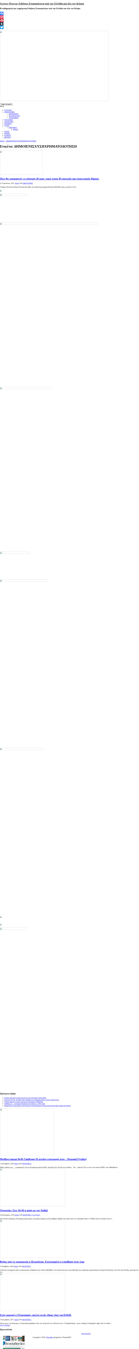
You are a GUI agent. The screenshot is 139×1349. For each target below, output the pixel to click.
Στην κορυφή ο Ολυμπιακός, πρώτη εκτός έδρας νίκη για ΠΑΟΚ (35, 1315)
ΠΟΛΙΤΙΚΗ (8, 120)
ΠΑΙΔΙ (6, 131)
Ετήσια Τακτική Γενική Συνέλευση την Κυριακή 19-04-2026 (25, 1098)
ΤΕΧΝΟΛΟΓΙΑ (14, 116)
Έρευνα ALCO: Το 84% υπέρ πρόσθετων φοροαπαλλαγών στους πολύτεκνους (31, 1100)
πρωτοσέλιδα (85, 1334)
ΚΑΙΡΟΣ (7, 135)
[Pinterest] (69, 20)
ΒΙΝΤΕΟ (7, 137)
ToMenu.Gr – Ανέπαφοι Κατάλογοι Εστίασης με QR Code (24, 1104)
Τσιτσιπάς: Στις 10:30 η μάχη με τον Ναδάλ (24, 1210)
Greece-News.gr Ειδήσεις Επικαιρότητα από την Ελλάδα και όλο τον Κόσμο (42, 3)
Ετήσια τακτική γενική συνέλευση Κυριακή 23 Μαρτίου (23, 1102)
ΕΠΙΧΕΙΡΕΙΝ (13, 114)
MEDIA (7, 133)
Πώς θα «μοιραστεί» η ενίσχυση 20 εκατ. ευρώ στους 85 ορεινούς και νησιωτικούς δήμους (49, 178)
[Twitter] (69, 27)
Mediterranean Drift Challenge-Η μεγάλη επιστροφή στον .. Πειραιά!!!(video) (43, 1159)
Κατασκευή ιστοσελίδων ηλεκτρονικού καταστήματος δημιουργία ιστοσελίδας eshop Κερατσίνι (37, 1106)
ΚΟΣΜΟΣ (8, 124)
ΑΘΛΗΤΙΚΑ (9, 122)
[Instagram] (69, 17)
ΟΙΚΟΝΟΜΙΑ (9, 112)
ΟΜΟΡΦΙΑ (13, 128)
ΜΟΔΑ (15, 129)
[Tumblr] (69, 24)
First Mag (49, 1337)
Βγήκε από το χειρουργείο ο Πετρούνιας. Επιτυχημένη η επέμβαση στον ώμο (42, 1261)
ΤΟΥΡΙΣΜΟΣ (14, 118)
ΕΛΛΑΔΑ (8, 110)
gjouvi (17, 183)
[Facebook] (69, 13)
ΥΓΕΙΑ (7, 126)
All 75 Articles (5, 1325)
